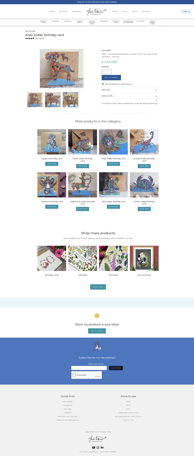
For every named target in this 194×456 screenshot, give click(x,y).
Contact (146, 11)
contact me (128, 420)
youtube (68, 409)
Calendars (55, 21)
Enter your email (95, 364)
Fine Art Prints (80, 21)
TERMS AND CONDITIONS (128, 413)
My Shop (63, 11)
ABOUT (115, 11)
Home (128, 401)
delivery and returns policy (128, 416)
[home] (97, 11)
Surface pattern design (68, 420)
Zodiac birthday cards (153, 22)
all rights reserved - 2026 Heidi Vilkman (98, 452)
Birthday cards (43, 21)
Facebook (67, 405)
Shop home (98, 287)
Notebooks (104, 21)
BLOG (125, 11)
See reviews (39, 38)
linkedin (67, 413)
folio (135, 11)
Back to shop (30, 31)
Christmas (67, 21)
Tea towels (140, 21)
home (52, 11)
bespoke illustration (68, 416)
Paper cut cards (116, 21)
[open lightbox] (35, 99)
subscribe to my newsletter (98, 432)
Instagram (67, 401)
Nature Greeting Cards (92, 22)
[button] (186, 11)
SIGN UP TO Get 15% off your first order (97, 2)
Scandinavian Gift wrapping (128, 21)
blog (128, 409)
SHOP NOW (51, 164)
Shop (128, 405)
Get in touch (97, 331)
